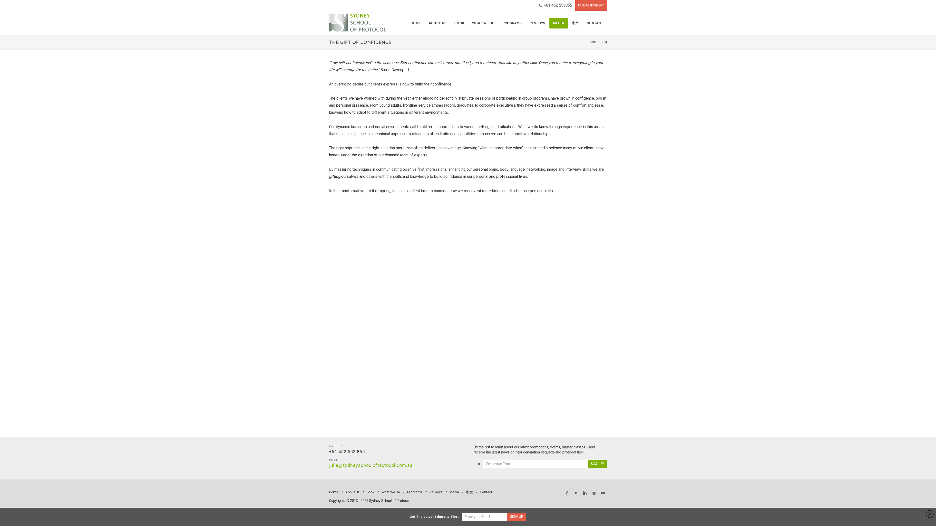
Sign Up (597, 464)
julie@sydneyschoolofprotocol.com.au (370, 465)
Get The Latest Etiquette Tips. (435, 517)
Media (454, 492)
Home (592, 42)
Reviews (435, 492)
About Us (352, 492)
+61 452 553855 (557, 5)
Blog (604, 42)
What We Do (390, 492)
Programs (414, 492)
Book (370, 492)
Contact (486, 492)
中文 (469, 492)
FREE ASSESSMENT (591, 5)
